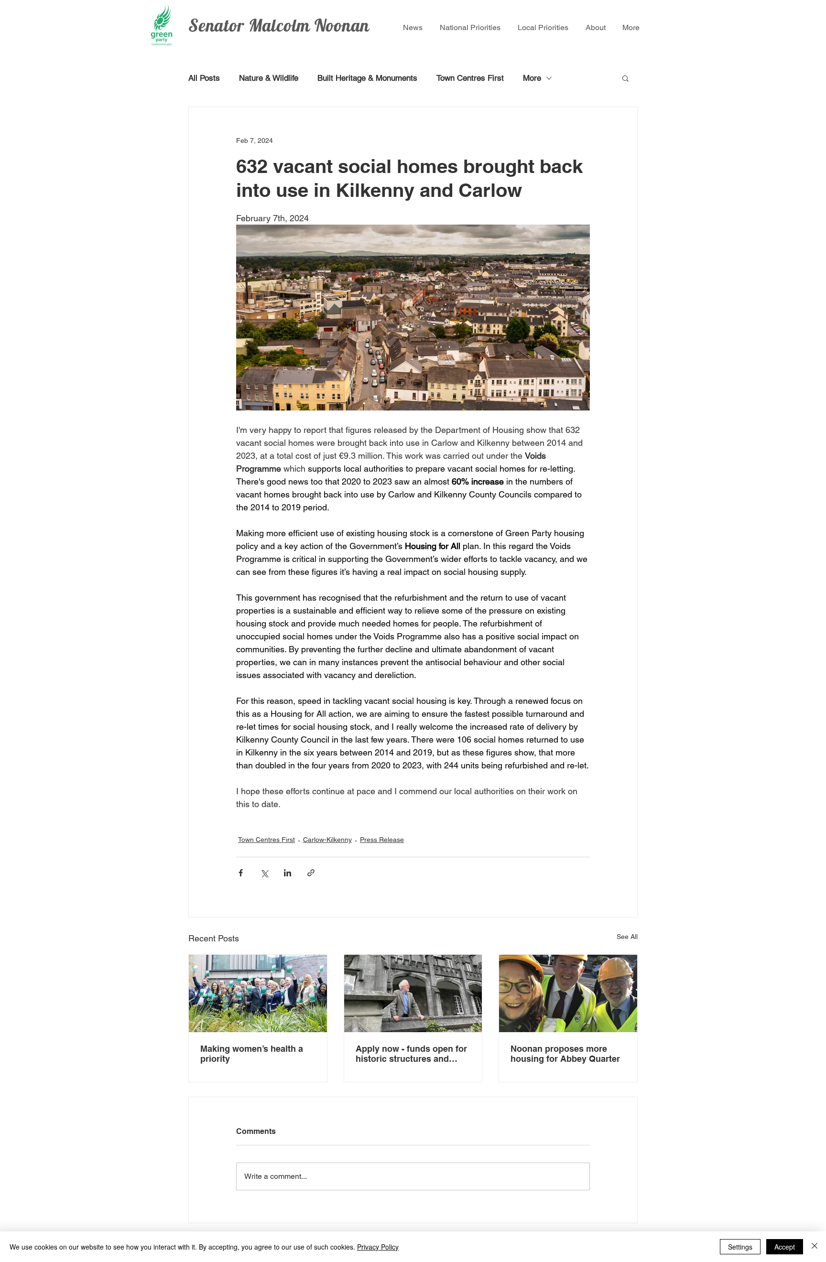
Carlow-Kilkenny (327, 839)
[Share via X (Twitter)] (264, 872)
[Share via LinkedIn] (287, 872)
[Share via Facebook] (240, 872)
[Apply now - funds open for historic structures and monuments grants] (413, 993)
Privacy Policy (378, 1246)
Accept (784, 1246)
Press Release (382, 839)
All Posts (204, 78)
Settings (740, 1246)
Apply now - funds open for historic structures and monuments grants (411, 1054)
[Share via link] (310, 872)
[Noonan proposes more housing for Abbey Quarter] (568, 993)
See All (627, 936)
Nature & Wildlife (268, 78)
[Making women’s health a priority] (258, 993)
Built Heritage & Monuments (367, 78)
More (532, 78)
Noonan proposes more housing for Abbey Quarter (566, 1054)
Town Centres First (470, 78)
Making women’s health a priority (251, 1054)
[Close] (814, 1246)
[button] (625, 78)
